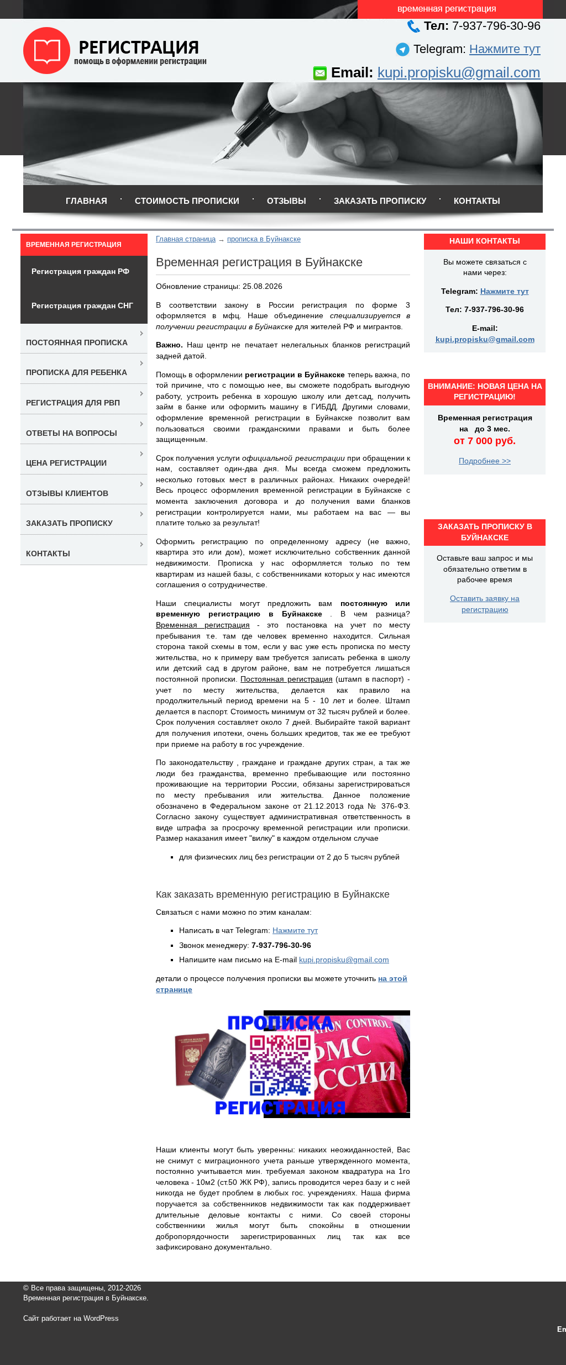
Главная (86, 200)
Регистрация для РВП (73, 402)
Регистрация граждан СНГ (82, 305)
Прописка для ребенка (76, 372)
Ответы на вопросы (71, 433)
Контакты (477, 200)
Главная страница (186, 239)
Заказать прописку (380, 200)
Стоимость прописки (187, 200)
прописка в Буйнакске (264, 239)
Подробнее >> (485, 460)
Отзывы (286, 200)
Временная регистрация (74, 245)
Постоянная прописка (77, 342)
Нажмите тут (505, 49)
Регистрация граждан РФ (80, 271)
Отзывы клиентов (67, 493)
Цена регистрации (66, 462)
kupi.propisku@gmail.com (459, 72)
